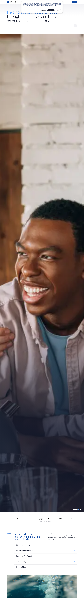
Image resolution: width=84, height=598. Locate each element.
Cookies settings (43, 10)
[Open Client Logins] (69, 1)
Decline (58, 10)
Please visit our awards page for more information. (46, 521)
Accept (51, 10)
